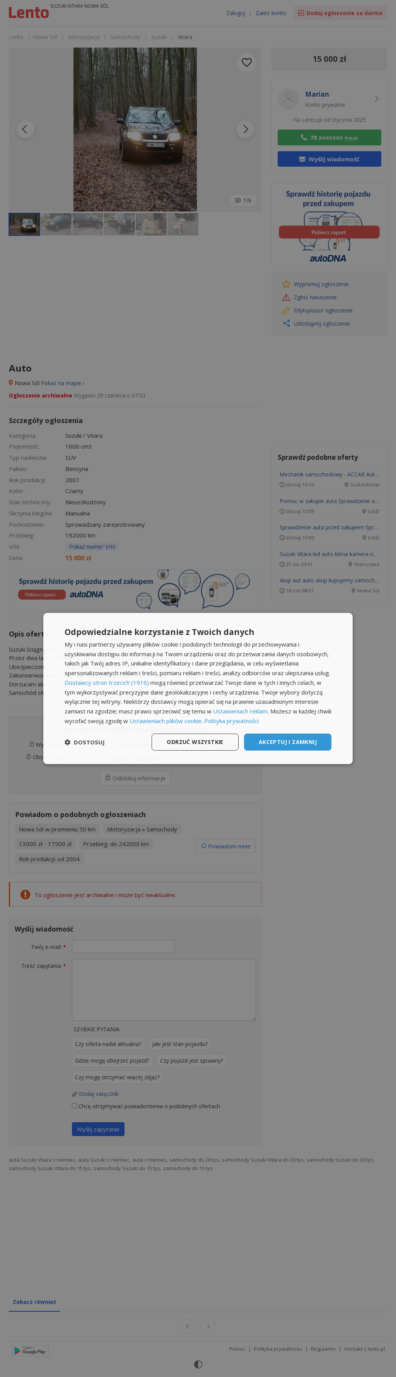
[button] (85, 742)
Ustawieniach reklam (240, 711)
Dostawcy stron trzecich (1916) (107, 682)
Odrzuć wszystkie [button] (195, 742)
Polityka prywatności (231, 721)
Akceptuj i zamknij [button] (288, 742)
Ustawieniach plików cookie (165, 721)
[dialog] (198, 688)
